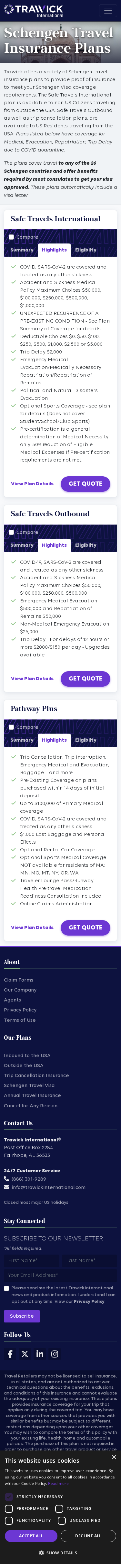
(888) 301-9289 (29, 1179)
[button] (60, 1553)
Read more (58, 1483)
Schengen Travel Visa (29, 1085)
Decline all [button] (88, 1536)
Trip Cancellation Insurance (36, 1075)
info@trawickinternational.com (49, 1187)
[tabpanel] (60, 363)
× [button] (113, 1457)
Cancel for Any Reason (30, 1106)
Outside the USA (24, 1065)
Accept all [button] (31, 1536)
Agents (12, 1000)
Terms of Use (20, 1020)
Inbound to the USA (27, 1055)
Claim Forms (18, 980)
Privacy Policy (20, 1010)
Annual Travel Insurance (32, 1095)
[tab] (22, 250)
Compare (27, 237)
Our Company (20, 990)
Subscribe (22, 1316)
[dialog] (60, 1507)
